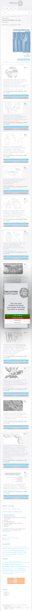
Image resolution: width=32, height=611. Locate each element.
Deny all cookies (18, 317)
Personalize (17, 320)
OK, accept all (18, 315)
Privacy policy (17, 322)
